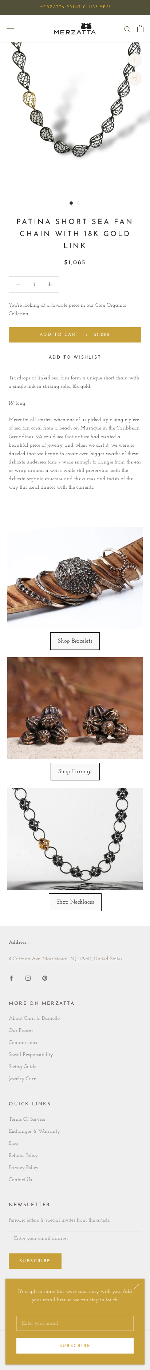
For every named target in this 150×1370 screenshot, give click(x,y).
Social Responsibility (31, 1054)
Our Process (21, 1030)
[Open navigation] (10, 28)
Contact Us (20, 1179)
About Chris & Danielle (34, 1018)
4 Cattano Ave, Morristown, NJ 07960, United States (65, 959)
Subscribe (75, 1346)
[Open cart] (140, 28)
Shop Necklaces (75, 902)
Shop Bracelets (75, 641)
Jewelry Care (22, 1079)
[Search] (127, 29)
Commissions (23, 1042)
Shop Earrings (75, 772)
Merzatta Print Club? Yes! (75, 7)
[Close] (136, 1287)
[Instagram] (28, 978)
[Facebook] (11, 978)
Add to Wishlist (75, 357)
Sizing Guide (22, 1067)
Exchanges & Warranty (34, 1131)
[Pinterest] (44, 978)
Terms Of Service (27, 1119)
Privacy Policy (24, 1167)
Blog (13, 1143)
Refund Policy (23, 1155)
